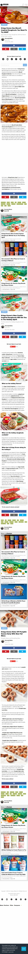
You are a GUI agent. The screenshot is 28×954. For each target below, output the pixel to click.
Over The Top (21, 521)
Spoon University (4, 7)
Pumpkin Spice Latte (19, 771)
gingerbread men (15, 396)
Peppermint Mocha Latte (12, 468)
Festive (12, 202)
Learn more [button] (11, 951)
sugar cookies (13, 359)
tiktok (12, 59)
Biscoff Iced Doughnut (11, 94)
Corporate (8, 204)
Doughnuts (13, 204)
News (5, 205)
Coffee (2, 521)
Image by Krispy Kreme (23, 309)
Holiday (16, 521)
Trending (18, 795)
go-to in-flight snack (19, 86)
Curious (8, 202)
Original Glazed (5, 96)
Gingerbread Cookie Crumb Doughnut (13, 398)
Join (25, 65)
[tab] (7, 905)
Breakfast (24, 202)
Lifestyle (10, 7)
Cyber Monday (19, 481)
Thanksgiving (3, 523)
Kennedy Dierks (9, 38)
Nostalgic (19, 202)
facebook (14, 45)
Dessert (9, 205)
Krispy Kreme (24, 21)
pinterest (5, 49)
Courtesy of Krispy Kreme (22, 625)
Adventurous (3, 202)
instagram (25, 59)
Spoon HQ (7, 40)
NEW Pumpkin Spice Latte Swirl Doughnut (12, 719)
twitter (22, 49)
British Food (3, 204)
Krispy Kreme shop (12, 177)
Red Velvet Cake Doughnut (11, 408)
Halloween (20, 793)
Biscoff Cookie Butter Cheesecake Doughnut (12, 125)
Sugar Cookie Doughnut (9, 386)
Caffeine (7, 793)
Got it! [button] (23, 948)
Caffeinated (12, 792)
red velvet (4, 361)
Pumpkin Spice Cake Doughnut (9, 740)
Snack (2, 205)
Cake (18, 520)
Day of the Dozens (15, 476)
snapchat (20, 59)
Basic (8, 792)
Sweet (25, 204)
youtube (8, 59)
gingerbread (21, 394)
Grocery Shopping (20, 204)
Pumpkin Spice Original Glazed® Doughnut (12, 726)
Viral (15, 202)
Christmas (22, 520)
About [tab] (1, 905)
